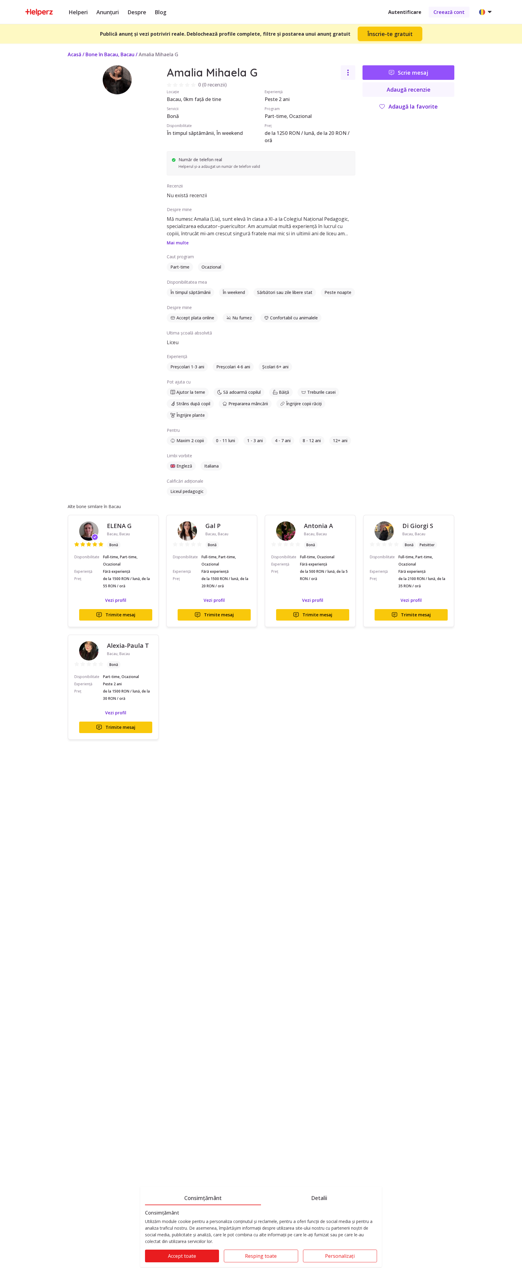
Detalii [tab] (319, 1198)
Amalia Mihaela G (158, 54)
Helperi (78, 12)
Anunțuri (107, 12)
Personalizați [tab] (340, 1256)
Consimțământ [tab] (203, 1198)
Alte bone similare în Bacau (94, 506)
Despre (136, 12)
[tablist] (261, 1197)
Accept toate (182, 1256)
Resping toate (261, 1256)
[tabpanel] (261, 1238)
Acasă (74, 54)
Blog (160, 12)
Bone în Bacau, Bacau (109, 54)
